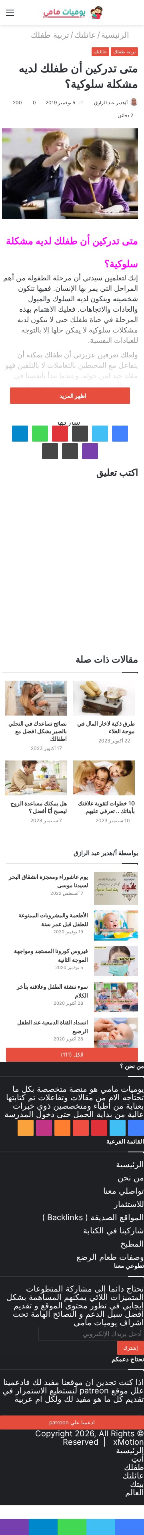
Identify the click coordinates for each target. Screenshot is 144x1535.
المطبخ (132, 1244)
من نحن (131, 1177)
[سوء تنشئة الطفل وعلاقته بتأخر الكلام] (116, 997)
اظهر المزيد (72, 395)
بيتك (137, 1484)
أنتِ (137, 1459)
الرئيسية (116, 35)
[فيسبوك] (120, 434)
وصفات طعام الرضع (110, 1257)
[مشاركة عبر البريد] (70, 451)
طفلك (134, 1467)
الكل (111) (72, 1054)
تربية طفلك (50, 35)
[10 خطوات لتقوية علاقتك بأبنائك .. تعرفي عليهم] (104, 777)
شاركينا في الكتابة (113, 1230)
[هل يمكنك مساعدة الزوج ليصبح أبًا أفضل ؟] (36, 777)
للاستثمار (129, 1204)
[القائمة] (10, 15)
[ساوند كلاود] (62, 1128)
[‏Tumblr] (80, 434)
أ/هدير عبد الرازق (111, 102)
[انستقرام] (44, 1128)
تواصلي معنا (123, 1191)
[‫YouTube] (81, 1128)
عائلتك (85, 35)
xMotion (128, 1442)
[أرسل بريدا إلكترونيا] (91, 102)
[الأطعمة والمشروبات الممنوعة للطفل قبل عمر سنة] (116, 925)
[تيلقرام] (20, 434)
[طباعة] (50, 451)
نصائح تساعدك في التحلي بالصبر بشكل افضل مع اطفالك (37, 731)
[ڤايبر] (90, 451)
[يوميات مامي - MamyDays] (72, 12)
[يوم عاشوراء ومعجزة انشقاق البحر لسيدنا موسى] (116, 888)
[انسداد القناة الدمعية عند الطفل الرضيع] (116, 1033)
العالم (134, 1492)
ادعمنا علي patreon (72, 1422)
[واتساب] (40, 434)
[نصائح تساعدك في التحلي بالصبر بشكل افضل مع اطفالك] (36, 698)
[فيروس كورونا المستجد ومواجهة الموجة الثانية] (116, 961)
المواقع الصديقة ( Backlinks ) (93, 1217)
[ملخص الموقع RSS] (26, 1128)
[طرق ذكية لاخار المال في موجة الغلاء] (104, 698)
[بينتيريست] (60, 434)
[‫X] (100, 434)
